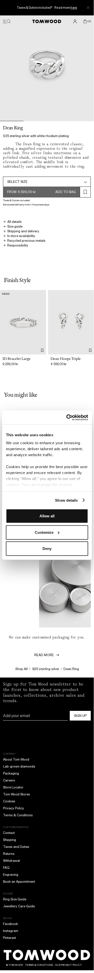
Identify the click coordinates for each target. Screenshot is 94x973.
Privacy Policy (13, 808)
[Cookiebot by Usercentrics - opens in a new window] (67, 417)
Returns (8, 854)
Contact (9, 833)
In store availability (21, 236)
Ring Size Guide (14, 899)
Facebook (10, 924)
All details (14, 222)
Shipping (9, 840)
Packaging (11, 773)
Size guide (14, 226)
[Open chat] (86, 934)
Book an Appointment (19, 881)
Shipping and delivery (23, 231)
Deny (47, 548)
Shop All (21, 669)
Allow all (47, 516)
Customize (44, 532)
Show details (66, 500)
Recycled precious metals (26, 241)
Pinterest (9, 938)
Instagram (10, 931)
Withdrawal (11, 861)
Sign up (80, 716)
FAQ (6, 868)
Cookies (9, 801)
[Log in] (75, 21)
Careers (9, 780)
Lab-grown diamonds (19, 766)
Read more (44, 655)
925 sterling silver (45, 669)
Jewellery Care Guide (19, 906)
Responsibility (17, 245)
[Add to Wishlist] (85, 192)
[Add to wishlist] (42, 350)
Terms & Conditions (18, 815)
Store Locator (13, 787)
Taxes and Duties (16, 847)
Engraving (10, 874)
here (73, 7)
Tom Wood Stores (16, 794)
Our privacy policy (68, 965)
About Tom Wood (16, 759)
